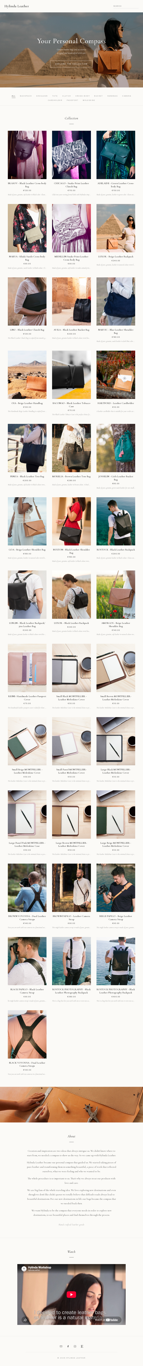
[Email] (61, 1346)
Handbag (112, 96)
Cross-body (82, 96)
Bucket (98, 96)
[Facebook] (68, 1346)
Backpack (26, 96)
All (14, 96)
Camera (126, 96)
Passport (72, 100)
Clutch (66, 96)
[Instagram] (75, 1346)
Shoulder (42, 96)
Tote (55, 96)
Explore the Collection (71, 64)
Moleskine (89, 100)
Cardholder (55, 100)
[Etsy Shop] (82, 1346)
